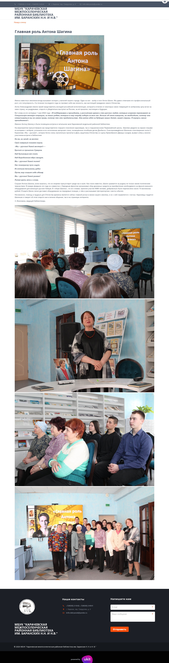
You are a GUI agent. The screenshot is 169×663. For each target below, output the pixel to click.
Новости (115, 13)
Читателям (99, 13)
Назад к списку (20, 22)
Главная (65, 13)
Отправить (119, 629)
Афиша (128, 13)
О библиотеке (82, 13)
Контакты (142, 13)
